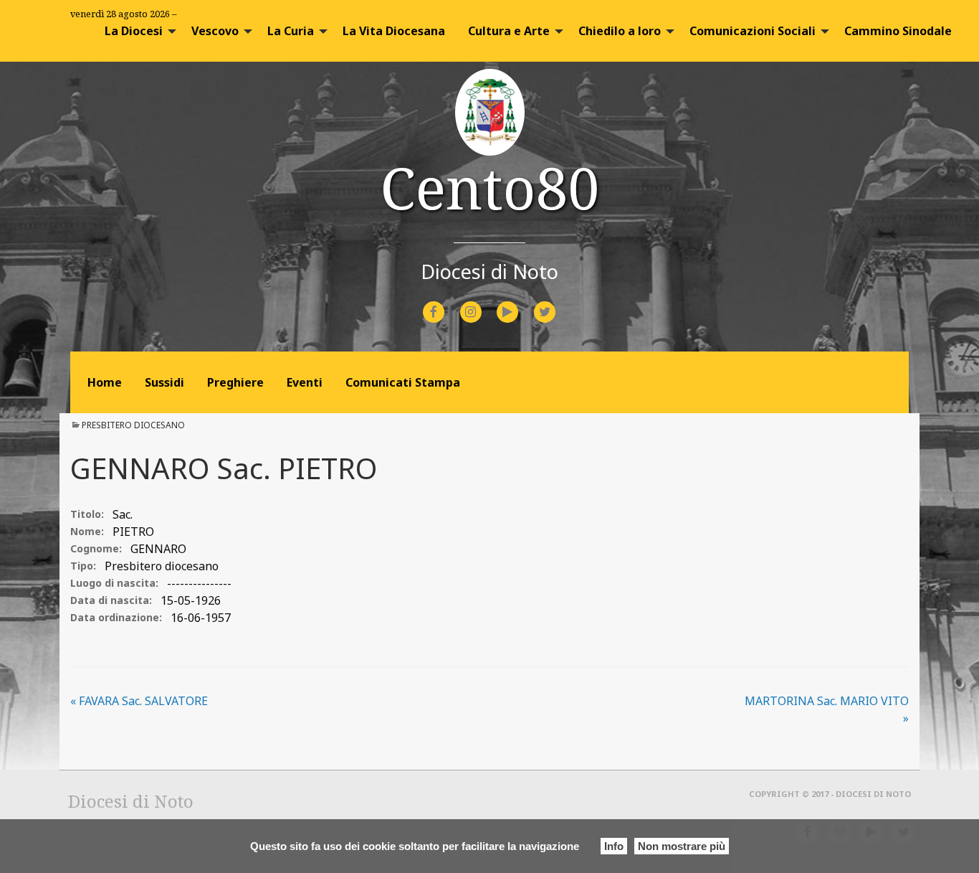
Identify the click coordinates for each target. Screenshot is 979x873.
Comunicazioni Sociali (752, 31)
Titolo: (87, 514)
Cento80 (490, 187)
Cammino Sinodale (898, 31)
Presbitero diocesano (133, 425)
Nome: (87, 531)
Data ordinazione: (116, 617)
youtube (520, 302)
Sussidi (164, 382)
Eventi (305, 382)
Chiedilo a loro (619, 31)
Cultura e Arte (509, 31)
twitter (556, 302)
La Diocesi (134, 31)
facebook (446, 302)
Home (104, 382)
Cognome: (96, 548)
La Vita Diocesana (394, 31)
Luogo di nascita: (114, 583)
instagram (483, 302)
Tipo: (83, 565)
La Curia (290, 31)
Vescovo (215, 31)
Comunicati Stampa (402, 382)
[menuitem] (136, 31)
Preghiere (235, 382)
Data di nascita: (111, 600)
